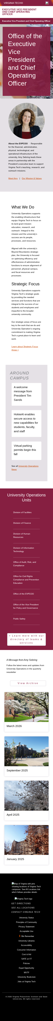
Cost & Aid (26, 954)
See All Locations (23, 908)
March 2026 (14, 726)
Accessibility (26, 945)
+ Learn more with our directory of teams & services (26, 639)
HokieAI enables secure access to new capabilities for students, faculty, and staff (26, 423)
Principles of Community (26, 922)
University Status (26, 918)
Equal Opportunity (26, 968)
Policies (26, 963)
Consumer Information (26, 950)
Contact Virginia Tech (26, 912)
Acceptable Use (26, 931)
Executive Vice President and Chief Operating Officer (26, 21)
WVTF (26, 972)
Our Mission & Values (32, 178)
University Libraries (26, 941)
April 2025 (13, 814)
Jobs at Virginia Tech (26, 981)
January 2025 (15, 859)
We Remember (27, 936)
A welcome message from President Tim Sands (23, 393)
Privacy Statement (26, 927)
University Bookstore (26, 977)
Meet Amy (13, 178)
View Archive (28, 683)
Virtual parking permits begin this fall (25, 450)
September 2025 (17, 770)
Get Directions (22, 903)
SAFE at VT (26, 959)
